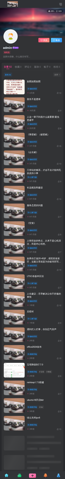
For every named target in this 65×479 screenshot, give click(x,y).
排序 (56, 74)
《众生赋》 (32, 152)
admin (7, 48)
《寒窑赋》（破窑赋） (38, 134)
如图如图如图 (34, 81)
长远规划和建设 (35, 187)
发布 (8, 74)
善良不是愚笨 (34, 99)
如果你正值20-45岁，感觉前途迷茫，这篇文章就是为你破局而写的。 (43, 261)
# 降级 (49, 371)
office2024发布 (34, 346)
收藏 (18, 66)
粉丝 (57, 66)
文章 (8, 66)
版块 (37, 66)
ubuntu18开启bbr (35, 399)
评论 (27, 66)
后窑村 (30, 311)
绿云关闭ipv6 (33, 417)
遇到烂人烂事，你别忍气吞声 (41, 329)
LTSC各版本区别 (35, 276)
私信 (58, 40)
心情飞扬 (33, 177)
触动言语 (33, 88)
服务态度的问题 (35, 205)
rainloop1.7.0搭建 (35, 382)
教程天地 (33, 354)
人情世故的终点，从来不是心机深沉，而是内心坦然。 (44, 242)
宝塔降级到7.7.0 (35, 364)
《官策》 (31, 222)
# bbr (41, 407)
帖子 (47, 66)
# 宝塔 (41, 371)
